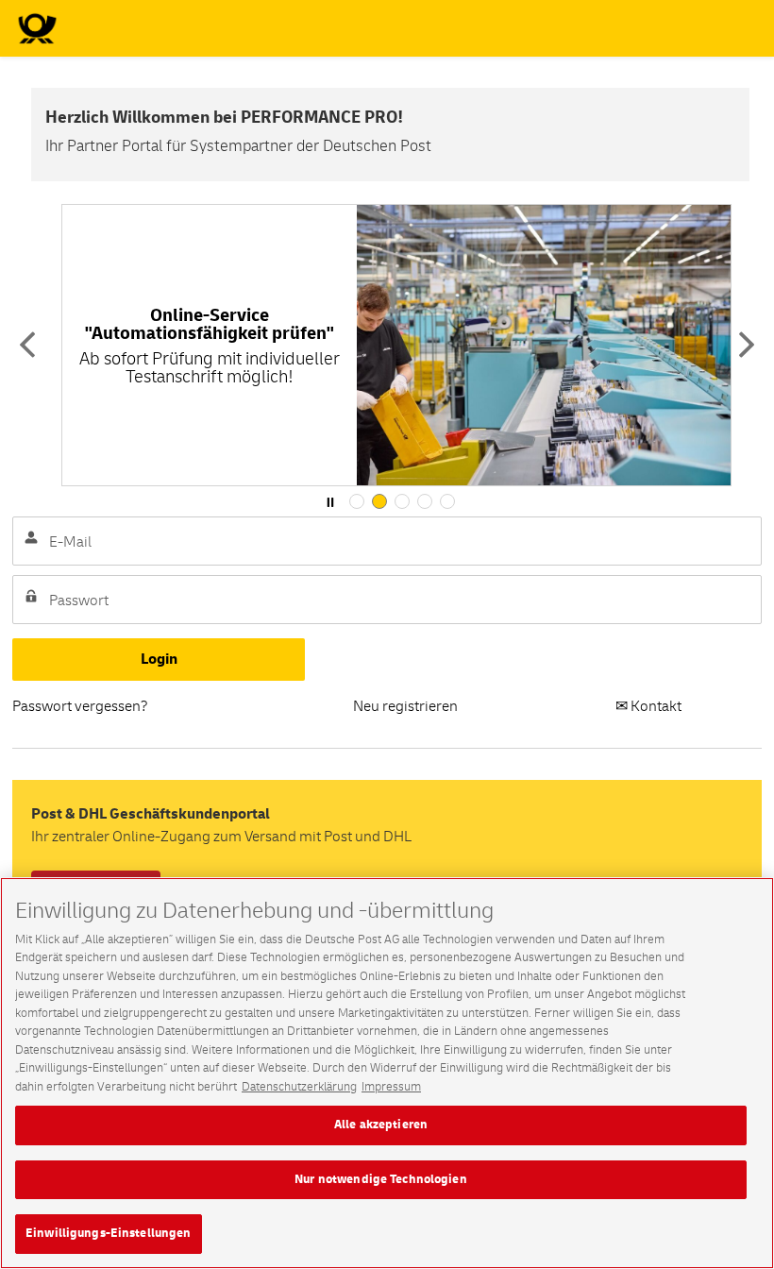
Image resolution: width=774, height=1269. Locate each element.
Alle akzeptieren (381, 1124)
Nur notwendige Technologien (380, 1179)
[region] (387, 1073)
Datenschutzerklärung (299, 1086)
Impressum (391, 1086)
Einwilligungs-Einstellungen (108, 1233)
